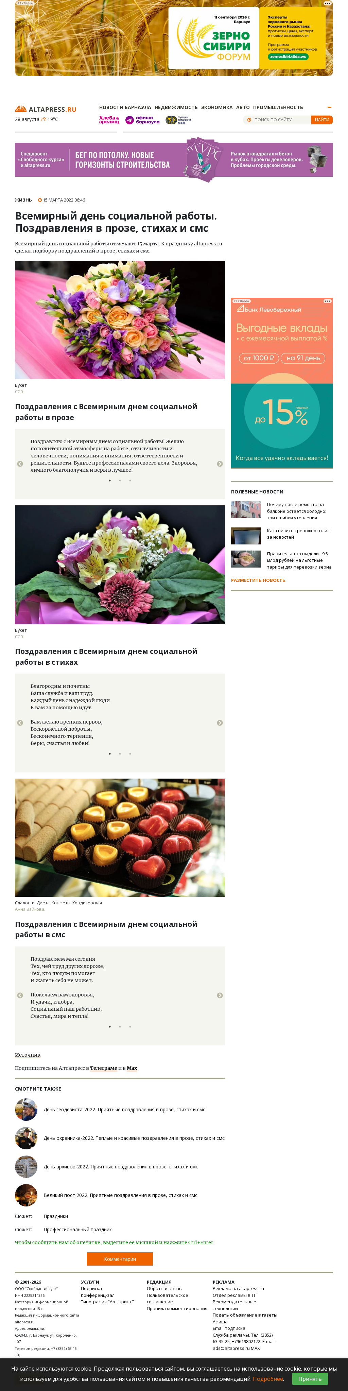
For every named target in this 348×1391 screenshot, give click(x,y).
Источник (27, 1055)
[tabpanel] (120, 464)
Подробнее (268, 1379)
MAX (255, 1348)
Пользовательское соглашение (167, 1298)
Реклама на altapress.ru (238, 1288)
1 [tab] (109, 480)
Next (219, 464)
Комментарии (120, 1259)
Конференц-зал (98, 1295)
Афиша (220, 1322)
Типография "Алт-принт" (107, 1302)
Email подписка (229, 1328)
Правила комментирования (177, 1308)
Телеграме (103, 1068)
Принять (310, 1379)
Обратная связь (164, 1288)
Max (132, 1068)
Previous (20, 464)
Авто (243, 107)
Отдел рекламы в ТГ (234, 1295)
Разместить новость (258, 580)
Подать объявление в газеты (245, 1315)
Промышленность (278, 107)
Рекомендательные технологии (234, 1305)
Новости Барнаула (125, 107)
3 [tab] (130, 480)
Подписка (91, 1288)
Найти (322, 120)
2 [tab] (120, 480)
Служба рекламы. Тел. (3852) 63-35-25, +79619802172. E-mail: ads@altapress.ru (244, 1341)
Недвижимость (176, 107)
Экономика (217, 107)
